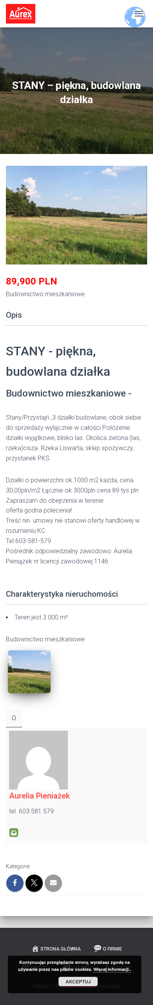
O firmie (112, 949)
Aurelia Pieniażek (39, 795)
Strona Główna (60, 949)
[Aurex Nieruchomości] (23, 14)
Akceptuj (78, 981)
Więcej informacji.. (112, 969)
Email (13, 832)
